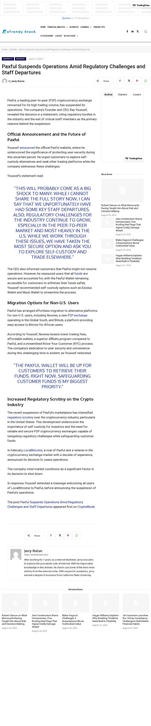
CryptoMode (86, 507)
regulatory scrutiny (20, 417)
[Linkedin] (132, 31)
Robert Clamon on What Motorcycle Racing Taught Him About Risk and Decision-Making (120, 208)
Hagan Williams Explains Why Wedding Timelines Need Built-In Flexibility (129, 258)
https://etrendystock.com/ (36, 554)
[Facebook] (127, 31)
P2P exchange (77, 315)
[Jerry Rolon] (5, 81)
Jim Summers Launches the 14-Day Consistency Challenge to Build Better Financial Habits (136, 619)
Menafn (20, 59)
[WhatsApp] (145, 81)
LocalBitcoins (33, 450)
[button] (145, 31)
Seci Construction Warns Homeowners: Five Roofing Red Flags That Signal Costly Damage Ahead (129, 224)
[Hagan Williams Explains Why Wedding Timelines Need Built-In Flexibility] (107, 259)
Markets (13, 49)
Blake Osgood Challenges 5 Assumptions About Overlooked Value (129, 243)
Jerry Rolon (17, 81)
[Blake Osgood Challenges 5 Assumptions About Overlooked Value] (107, 244)
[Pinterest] (137, 81)
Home (4, 49)
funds (78, 273)
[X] (137, 31)
